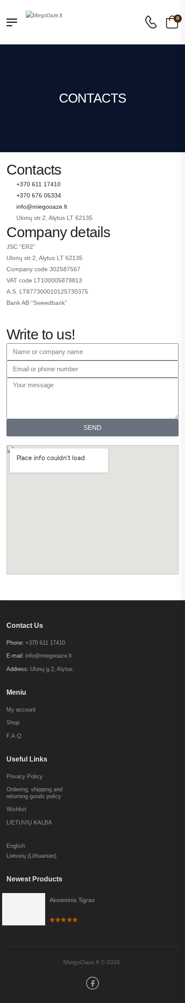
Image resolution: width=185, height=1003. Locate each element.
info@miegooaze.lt (48, 655)
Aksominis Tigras (72, 899)
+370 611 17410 (45, 642)
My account (21, 709)
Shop (12, 722)
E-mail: (15, 655)
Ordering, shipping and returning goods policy (34, 792)
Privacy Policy (24, 776)
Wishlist (16, 809)
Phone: (15, 642)
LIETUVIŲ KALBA (29, 822)
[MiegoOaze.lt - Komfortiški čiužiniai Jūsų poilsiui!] (73, 22)
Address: (17, 669)
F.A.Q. (14, 736)
